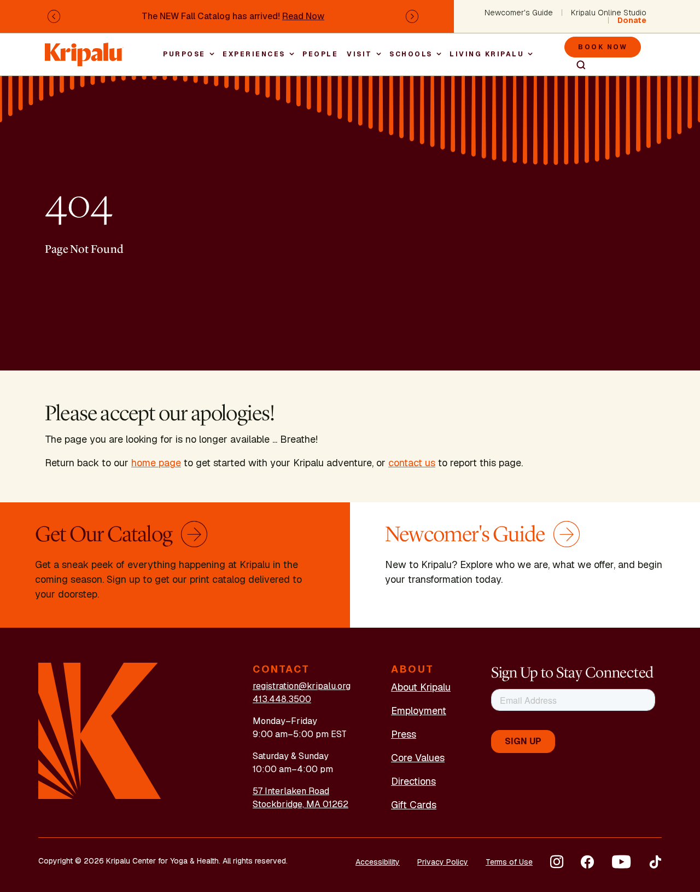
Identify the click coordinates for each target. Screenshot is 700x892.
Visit (359, 54)
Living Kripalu (487, 54)
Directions (413, 781)
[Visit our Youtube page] (621, 861)
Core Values (418, 757)
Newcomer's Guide (519, 12)
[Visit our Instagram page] (556, 861)
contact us (411, 462)
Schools (411, 54)
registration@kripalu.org (302, 686)
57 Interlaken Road (291, 791)
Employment (418, 710)
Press (403, 734)
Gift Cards (413, 804)
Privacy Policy (442, 862)
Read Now (303, 16)
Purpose (184, 54)
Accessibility (377, 862)
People (320, 54)
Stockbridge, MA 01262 (300, 804)
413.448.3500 (282, 699)
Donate (631, 20)
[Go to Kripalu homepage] (99, 730)
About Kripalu (421, 687)
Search (576, 65)
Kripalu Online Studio (608, 12)
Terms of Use (509, 862)
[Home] (84, 49)
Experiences (254, 54)
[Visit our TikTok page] (655, 861)
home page (156, 462)
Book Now (602, 47)
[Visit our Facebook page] (587, 861)
